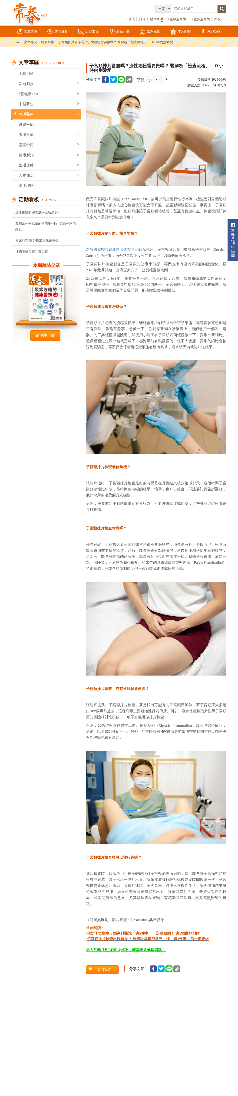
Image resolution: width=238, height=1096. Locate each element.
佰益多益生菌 (200, 19)
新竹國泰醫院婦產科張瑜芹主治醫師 (116, 249)
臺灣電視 (153, 31)
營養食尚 (26, 145)
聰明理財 (26, 185)
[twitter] (113, 79)
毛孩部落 (26, 73)
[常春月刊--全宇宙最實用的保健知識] (30, 13)
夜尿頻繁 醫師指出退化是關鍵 (37, 240)
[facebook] (105, 79)
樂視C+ (219, 19)
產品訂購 (122, 31)
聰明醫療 (47, 42)
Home (16, 42)
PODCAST (214, 31)
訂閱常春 (92, 31)
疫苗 (170, 731)
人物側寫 (26, 175)
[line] (121, 79)
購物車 (156, 18)
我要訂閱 (47, 335)
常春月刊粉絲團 (233, 243)
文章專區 (30, 31)
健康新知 (26, 155)
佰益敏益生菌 (176, 19)
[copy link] (129, 79)
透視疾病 (26, 124)
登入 (131, 19)
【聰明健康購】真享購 (31, 251)
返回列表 (219, 85)
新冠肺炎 (26, 84)
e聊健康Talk (28, 94)
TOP (228, 1067)
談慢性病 (26, 135)
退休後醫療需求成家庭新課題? (37, 212)
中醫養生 (26, 104)
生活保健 (26, 165)
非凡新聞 (184, 31)
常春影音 (61, 31)
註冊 (142, 19)
